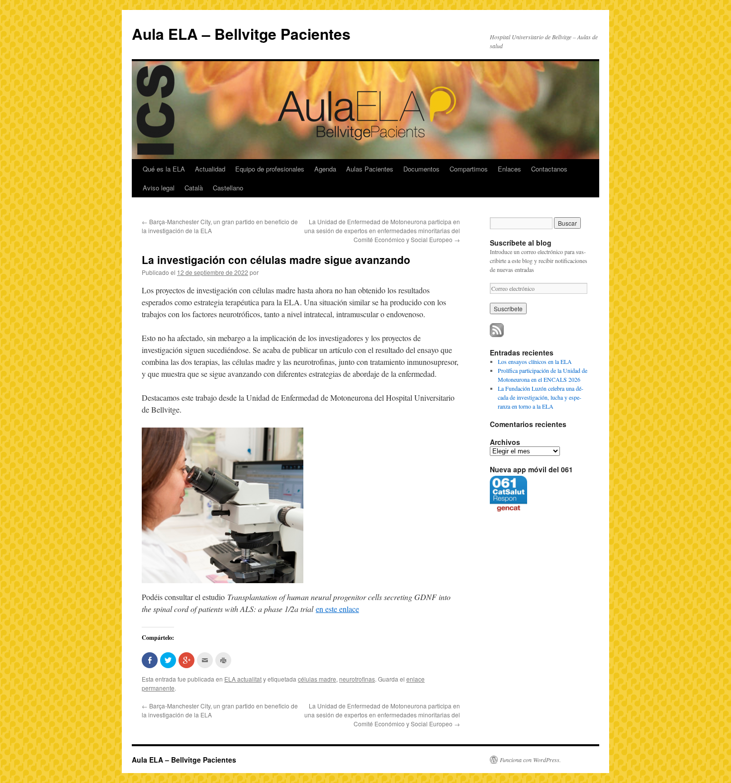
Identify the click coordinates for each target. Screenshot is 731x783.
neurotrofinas (357, 679)
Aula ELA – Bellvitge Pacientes (241, 33)
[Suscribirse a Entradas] (497, 335)
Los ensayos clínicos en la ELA (535, 361)
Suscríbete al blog (520, 243)
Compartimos (469, 169)
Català (193, 187)
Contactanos (549, 169)
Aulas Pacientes (369, 169)
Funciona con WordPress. (530, 760)
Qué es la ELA (164, 169)
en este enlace (337, 609)
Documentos (421, 169)
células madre (317, 679)
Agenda (325, 169)
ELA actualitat (243, 679)
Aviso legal (159, 187)
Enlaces (509, 169)
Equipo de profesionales (269, 169)
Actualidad (210, 169)
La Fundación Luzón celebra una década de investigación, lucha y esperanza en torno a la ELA (540, 397)
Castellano (228, 187)
